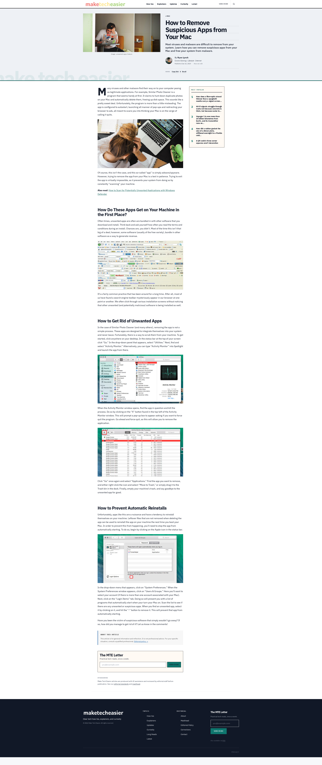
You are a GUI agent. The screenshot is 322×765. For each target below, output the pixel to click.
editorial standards (121, 684)
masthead (136, 684)
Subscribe (223, 4)
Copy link (175, 71)
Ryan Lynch (182, 57)
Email (184, 71)
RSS (224, 741)
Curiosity (184, 4)
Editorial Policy (187, 725)
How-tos (150, 4)
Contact (184, 734)
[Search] (233, 4)
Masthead (185, 720)
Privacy (235, 752)
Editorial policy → (141, 641)
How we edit (198, 64)
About (183, 716)
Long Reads (152, 734)
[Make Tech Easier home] (106, 4)
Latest (194, 4)
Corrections (186, 729)
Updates (173, 4)
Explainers (161, 4)
